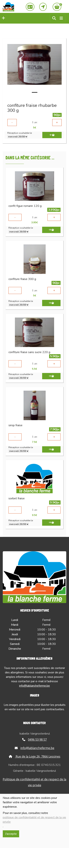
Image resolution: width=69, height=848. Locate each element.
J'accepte (11, 834)
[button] (2, 18)
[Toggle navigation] (61, 18)
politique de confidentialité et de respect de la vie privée (34, 819)
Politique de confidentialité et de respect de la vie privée (34, 782)
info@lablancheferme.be (34, 686)
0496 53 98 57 (37, 739)
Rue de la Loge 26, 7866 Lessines (37, 756)
